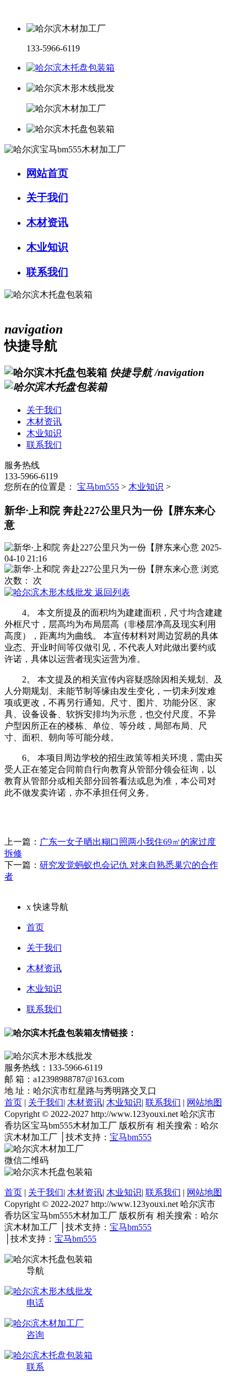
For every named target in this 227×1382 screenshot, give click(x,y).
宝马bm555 (98, 486)
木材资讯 (44, 968)
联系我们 (44, 1009)
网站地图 (204, 1102)
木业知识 (146, 486)
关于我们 (44, 947)
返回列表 (111, 592)
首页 (35, 927)
